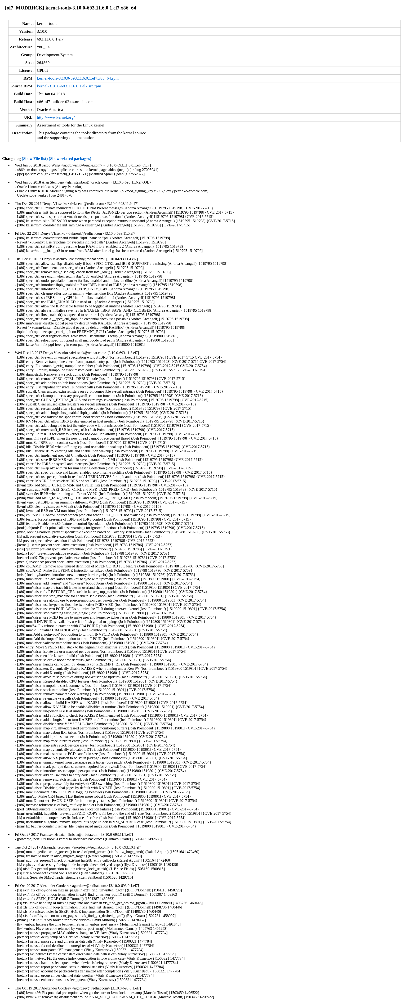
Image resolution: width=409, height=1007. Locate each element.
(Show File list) (35, 158)
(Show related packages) (70, 158)
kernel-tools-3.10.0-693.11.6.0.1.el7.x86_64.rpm (78, 78)
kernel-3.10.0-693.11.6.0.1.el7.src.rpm (69, 86)
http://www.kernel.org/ (56, 117)
